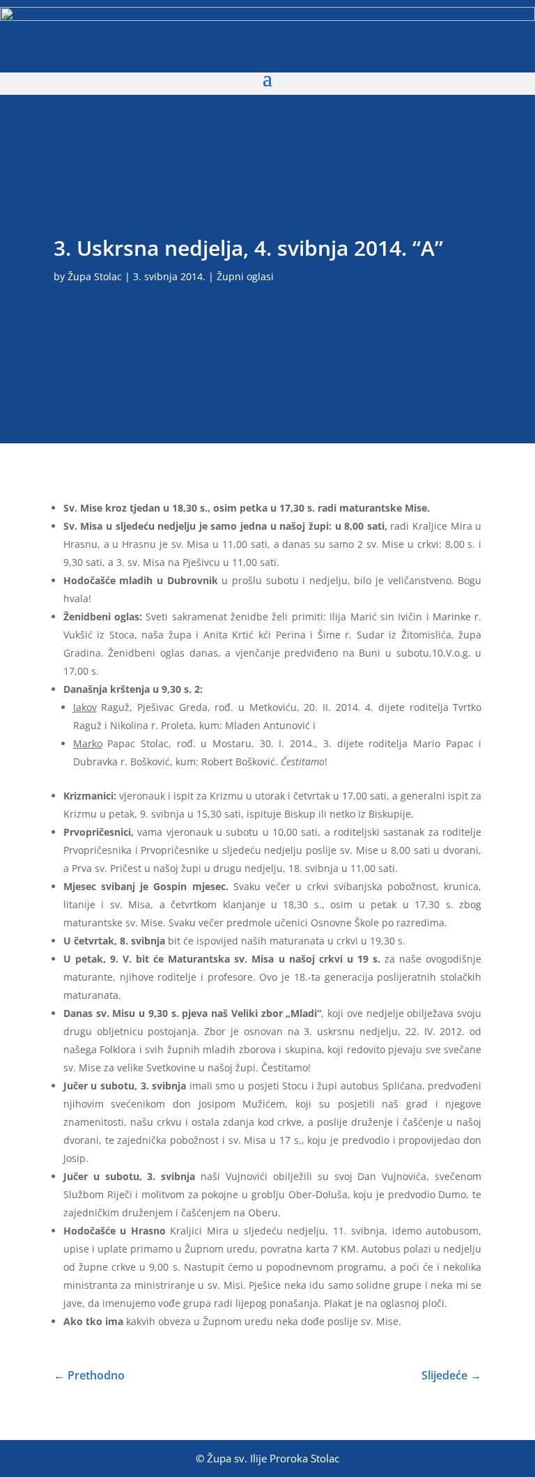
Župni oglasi (245, 276)
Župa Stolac (95, 276)
